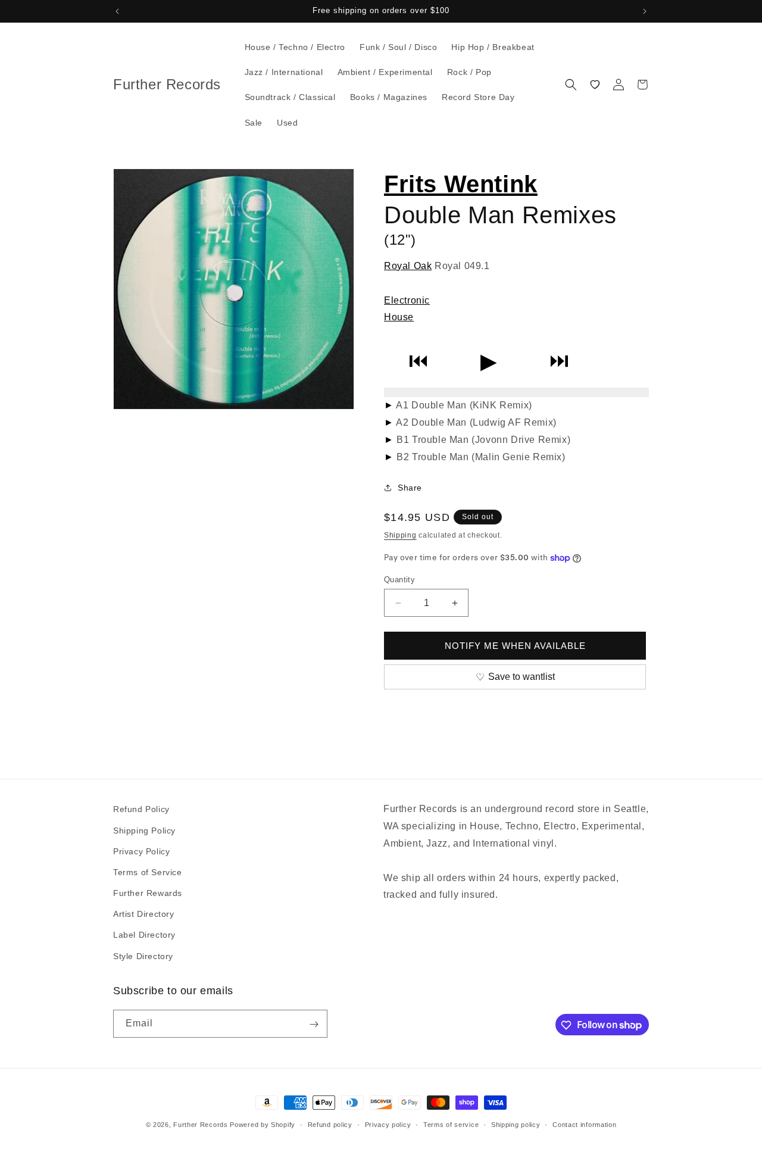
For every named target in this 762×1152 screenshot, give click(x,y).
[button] (571, 84)
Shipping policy (516, 1124)
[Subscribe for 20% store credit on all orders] (314, 1024)
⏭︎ (559, 361)
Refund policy (330, 1124)
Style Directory (143, 955)
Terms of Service (147, 871)
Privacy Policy (141, 851)
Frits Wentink (461, 184)
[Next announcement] (645, 11)
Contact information (584, 1124)
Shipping (400, 535)
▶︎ (488, 361)
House (399, 317)
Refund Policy (141, 809)
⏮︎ (418, 361)
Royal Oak (408, 266)
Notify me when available (515, 646)
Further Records (200, 1124)
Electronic (407, 300)
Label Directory (144, 934)
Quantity (399, 579)
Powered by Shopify (262, 1124)
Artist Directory (143, 914)
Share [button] (410, 487)
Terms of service (451, 1124)
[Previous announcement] (117, 11)
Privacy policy (388, 1124)
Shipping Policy (144, 830)
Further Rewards (147, 892)
